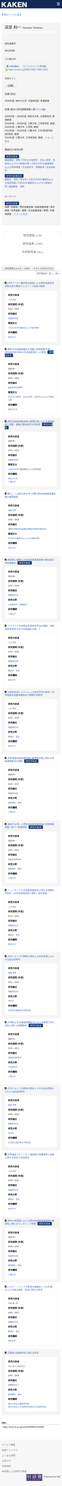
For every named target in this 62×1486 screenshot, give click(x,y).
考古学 (23, 179)
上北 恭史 (12, 299)
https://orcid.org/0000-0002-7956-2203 (28, 69)
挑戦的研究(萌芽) (15, 387)
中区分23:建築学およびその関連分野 (23, 538)
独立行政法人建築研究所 (18, 1404)
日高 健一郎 (13, 1303)
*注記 (43, 109)
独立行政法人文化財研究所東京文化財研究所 (27, 1407)
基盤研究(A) (13, 595)
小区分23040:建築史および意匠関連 (23, 328)
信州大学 (12, 548)
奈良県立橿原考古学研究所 (19, 1010)
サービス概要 (8, 1444)
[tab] (32, 235)
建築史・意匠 (11, 179)
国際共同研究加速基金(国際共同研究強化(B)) (27, 529)
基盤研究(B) (13, 318)
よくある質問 (8, 1455)
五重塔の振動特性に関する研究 (23, 1352)
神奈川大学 (13, 409)
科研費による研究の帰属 (14, 1471)
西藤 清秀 (12, 973)
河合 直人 (12, 1366)
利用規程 (6, 1466)
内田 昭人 (21, 1366)
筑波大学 (12, 337)
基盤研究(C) (13, 1385)
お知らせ (6, 1460)
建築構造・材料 (12, 160)
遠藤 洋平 (12, 510)
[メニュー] (58, 4)
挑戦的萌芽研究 (14, 859)
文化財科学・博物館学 (33, 167)
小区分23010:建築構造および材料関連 (24, 469)
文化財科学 (13, 1067)
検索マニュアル (9, 1450)
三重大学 (12, 482)
